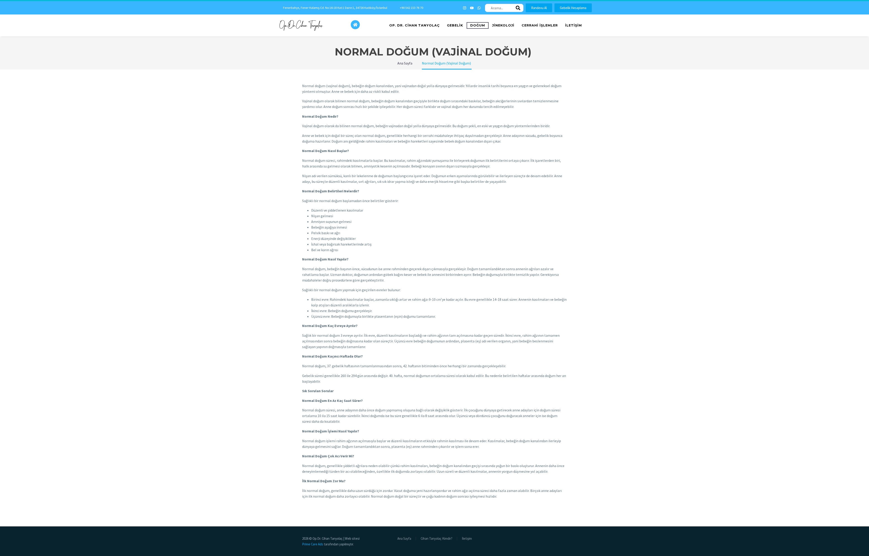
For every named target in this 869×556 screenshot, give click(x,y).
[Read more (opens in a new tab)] (332, 8)
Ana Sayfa (404, 538)
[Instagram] (464, 8)
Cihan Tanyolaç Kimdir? (436, 538)
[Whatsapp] (479, 8)
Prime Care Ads (312, 544)
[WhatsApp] (565, 539)
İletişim (573, 25)
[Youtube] (471, 8)
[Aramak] (518, 8)
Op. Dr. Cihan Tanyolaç (414, 25)
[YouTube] (559, 539)
